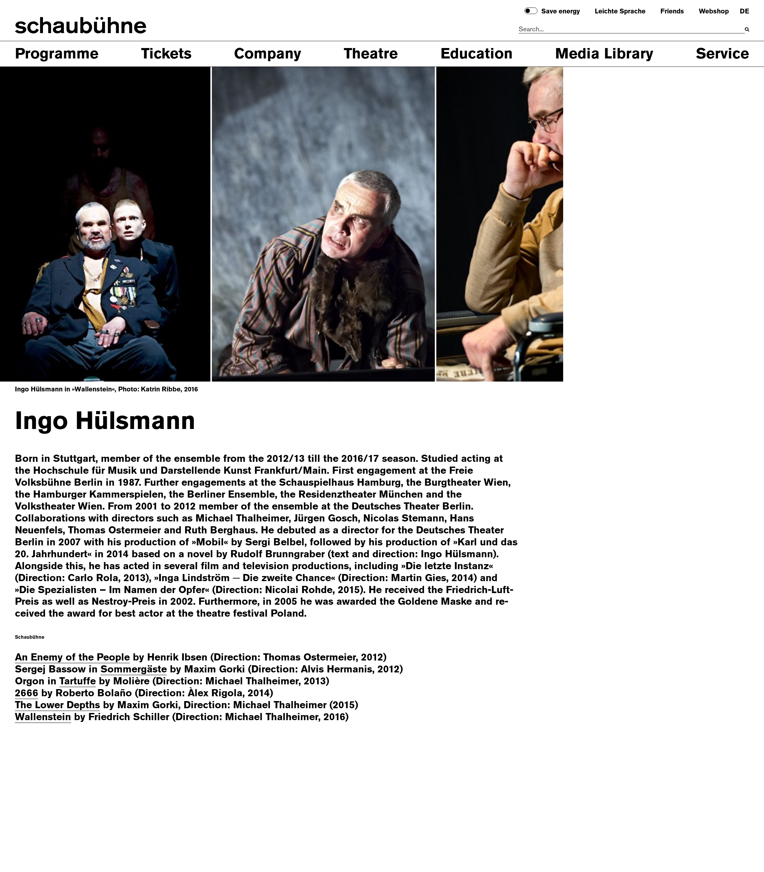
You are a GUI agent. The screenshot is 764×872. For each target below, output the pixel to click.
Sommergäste (134, 669)
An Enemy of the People (72, 657)
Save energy (560, 11)
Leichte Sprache (620, 11)
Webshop (714, 11)
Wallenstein (43, 716)
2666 (26, 693)
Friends (672, 11)
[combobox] (632, 29)
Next (523, 223)
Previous (39, 223)
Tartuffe (77, 681)
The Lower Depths (57, 705)
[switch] (530, 10)
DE (744, 11)
